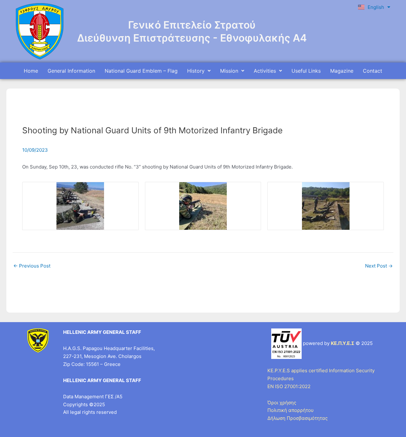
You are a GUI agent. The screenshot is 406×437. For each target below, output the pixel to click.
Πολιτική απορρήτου (290, 410)
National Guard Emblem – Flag (141, 71)
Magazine (341, 71)
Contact (372, 71)
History (196, 71)
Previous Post (31, 265)
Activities (265, 71)
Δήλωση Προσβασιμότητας (297, 418)
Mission (229, 71)
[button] (198, 70)
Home (31, 71)
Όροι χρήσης (281, 403)
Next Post (379, 265)
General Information (71, 71)
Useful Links (306, 71)
